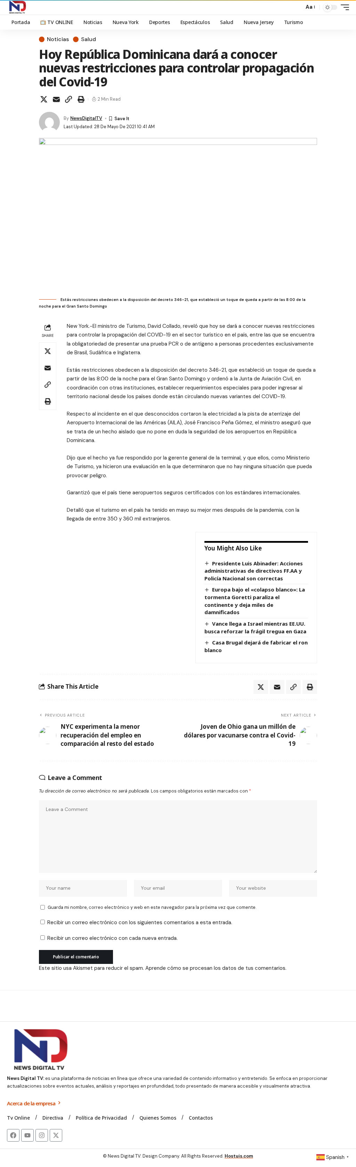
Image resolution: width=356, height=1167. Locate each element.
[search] (297, 7)
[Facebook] (13, 1135)
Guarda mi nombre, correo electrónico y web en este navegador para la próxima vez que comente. (152, 907)
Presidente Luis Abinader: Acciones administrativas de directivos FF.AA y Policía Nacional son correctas (253, 571)
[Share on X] (44, 99)
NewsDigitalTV (86, 118)
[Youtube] (27, 1135)
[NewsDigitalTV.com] (17, 7)
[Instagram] (41, 1135)
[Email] (56, 99)
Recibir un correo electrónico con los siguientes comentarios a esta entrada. (139, 922)
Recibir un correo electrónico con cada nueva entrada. (112, 938)
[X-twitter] (56, 1135)
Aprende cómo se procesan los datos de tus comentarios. (215, 968)
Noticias (58, 39)
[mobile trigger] (343, 7)
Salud (88, 39)
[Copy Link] (68, 99)
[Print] (81, 99)
